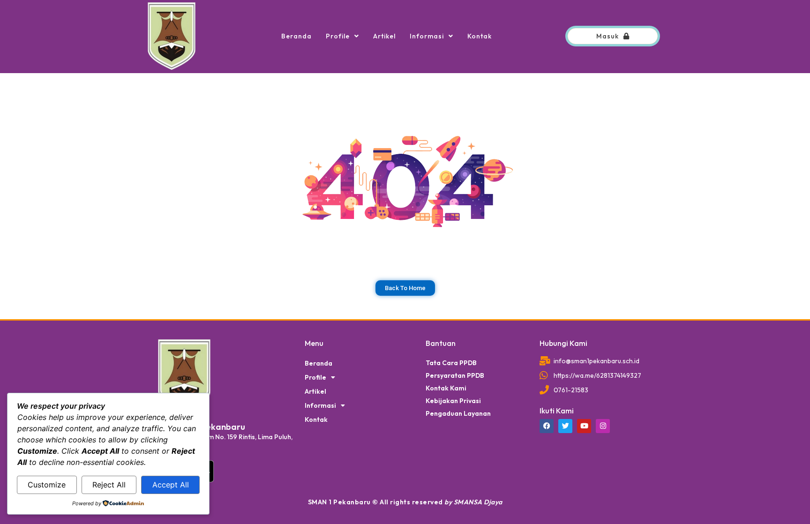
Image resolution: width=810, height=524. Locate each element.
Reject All (109, 484)
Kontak (479, 36)
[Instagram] (603, 426)
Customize (47, 484)
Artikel (384, 36)
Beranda (296, 36)
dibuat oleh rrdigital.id (150, 326)
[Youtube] (584, 426)
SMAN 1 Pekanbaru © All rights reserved (405, 502)
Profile (338, 36)
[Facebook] (547, 426)
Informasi (427, 36)
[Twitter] (565, 426)
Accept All (170, 484)
